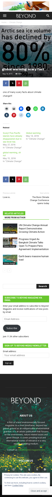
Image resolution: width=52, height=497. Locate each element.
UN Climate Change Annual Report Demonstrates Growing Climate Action (33, 228)
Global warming (33, 133)
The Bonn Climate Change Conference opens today (39, 200)
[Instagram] (13, 469)
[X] (12, 83)
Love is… (7, 197)
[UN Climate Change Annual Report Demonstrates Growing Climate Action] (10, 229)
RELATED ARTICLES (14, 213)
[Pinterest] (19, 83)
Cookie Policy (17, 485)
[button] (4, 16)
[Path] (21, 470)
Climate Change (15, 22)
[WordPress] (45, 470)
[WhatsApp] (26, 83)
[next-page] (9, 270)
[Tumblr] (29, 470)
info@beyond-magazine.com (31, 449)
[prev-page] (4, 270)
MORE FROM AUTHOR (15, 217)
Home (3, 22)
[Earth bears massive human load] (10, 260)
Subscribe (11, 328)
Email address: (9, 351)
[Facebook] (6, 83)
